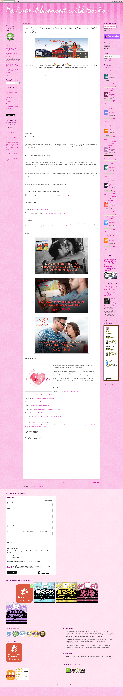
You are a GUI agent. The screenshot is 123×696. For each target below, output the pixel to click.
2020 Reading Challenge (110, 162)
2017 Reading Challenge (110, 217)
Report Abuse (108, 384)
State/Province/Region (29, 531)
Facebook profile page (12, 106)
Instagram (9, 97)
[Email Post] (39, 422)
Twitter (8, 104)
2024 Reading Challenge (110, 89)
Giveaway (48, 425)
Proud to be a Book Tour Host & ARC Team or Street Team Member (12, 65)
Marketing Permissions (13, 548)
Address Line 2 (11, 525)
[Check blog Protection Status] (10, 41)
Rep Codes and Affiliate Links (10, 57)
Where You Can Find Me (12, 53)
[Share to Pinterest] (49, 422)
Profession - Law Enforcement (61, 425)
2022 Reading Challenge (110, 126)
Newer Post (27, 482)
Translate (109, 60)
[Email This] (43, 422)
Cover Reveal (41, 425)
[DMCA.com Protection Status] (75, 673)
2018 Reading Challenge (110, 199)
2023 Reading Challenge (110, 107)
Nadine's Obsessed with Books (56, 11)
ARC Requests (10, 73)
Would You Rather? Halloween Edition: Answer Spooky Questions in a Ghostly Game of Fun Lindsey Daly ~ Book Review (110, 265)
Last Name (10, 514)
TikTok (7, 99)
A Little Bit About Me (12, 60)
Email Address (11, 502)
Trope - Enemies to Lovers (38, 427)
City (8, 531)
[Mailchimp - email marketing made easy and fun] (43, 574)
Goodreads (9, 95)
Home (62, 482)
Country (9, 537)
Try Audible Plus (11, 138)
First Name (10, 508)
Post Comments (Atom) (37, 486)
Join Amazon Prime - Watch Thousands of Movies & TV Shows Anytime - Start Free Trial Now (12, 146)
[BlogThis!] (44, 422)
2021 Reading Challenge (110, 144)
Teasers (27, 427)
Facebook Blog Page (12, 92)
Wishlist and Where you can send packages (11, 49)
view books (114, 86)
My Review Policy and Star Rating (12, 69)
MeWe (8, 111)
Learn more (10, 567)
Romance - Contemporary (78, 425)
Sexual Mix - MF (91, 425)
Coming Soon (33, 425)
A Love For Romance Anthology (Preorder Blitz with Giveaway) (110, 288)
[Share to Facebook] (47, 422)
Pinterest (8, 108)
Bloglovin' (8, 101)
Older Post (96, 482)
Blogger (71, 684)
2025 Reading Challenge (110, 71)
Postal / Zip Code (42, 531)
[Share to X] (46, 422)
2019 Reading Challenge (110, 181)
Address (9, 519)
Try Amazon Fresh (12, 154)
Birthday (9, 542)
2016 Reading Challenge (110, 235)
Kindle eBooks (10, 133)
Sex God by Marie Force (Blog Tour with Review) (109, 294)
